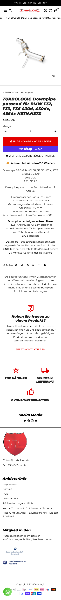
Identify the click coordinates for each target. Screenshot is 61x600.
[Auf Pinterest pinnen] (27, 265)
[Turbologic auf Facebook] (28, 420)
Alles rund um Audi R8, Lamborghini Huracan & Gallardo (30, 514)
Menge (7, 126)
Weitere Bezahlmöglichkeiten (32, 155)
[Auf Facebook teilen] (16, 265)
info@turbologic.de (16, 460)
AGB (5, 493)
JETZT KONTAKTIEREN (30, 349)
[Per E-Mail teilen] (39, 265)
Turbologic (39, 584)
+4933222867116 (14, 464)
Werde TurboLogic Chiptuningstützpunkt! (28, 508)
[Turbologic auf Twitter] (25, 420)
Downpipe (26, 92)
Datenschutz (10, 498)
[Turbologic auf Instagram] (32, 420)
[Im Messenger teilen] (44, 265)
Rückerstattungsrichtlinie (18, 503)
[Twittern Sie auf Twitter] (22, 265)
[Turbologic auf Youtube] (36, 420)
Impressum (10, 484)
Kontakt (7, 488)
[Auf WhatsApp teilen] (33, 265)
